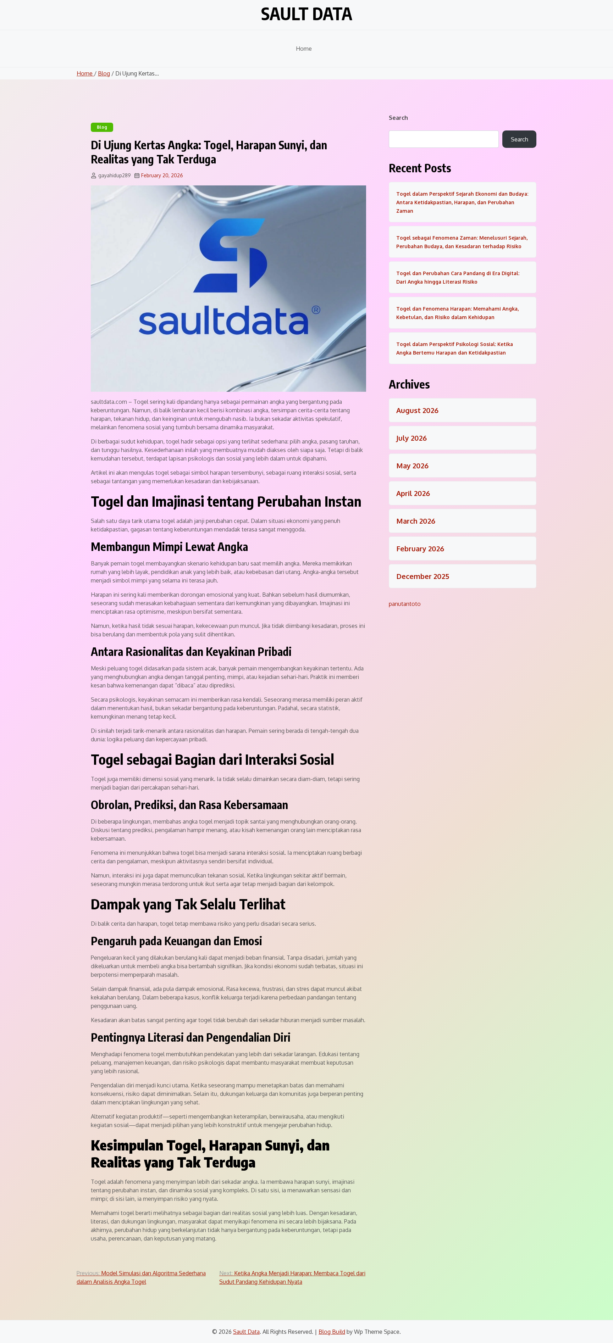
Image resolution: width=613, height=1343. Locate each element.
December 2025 (422, 576)
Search (398, 117)
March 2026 (415, 520)
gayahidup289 (114, 175)
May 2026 (412, 465)
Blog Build (332, 1331)
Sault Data (306, 13)
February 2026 (420, 548)
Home (304, 48)
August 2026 (417, 410)
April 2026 (413, 493)
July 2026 (411, 437)
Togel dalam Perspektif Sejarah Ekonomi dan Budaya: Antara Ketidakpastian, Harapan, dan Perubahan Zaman (462, 202)
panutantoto (405, 603)
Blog (104, 73)
